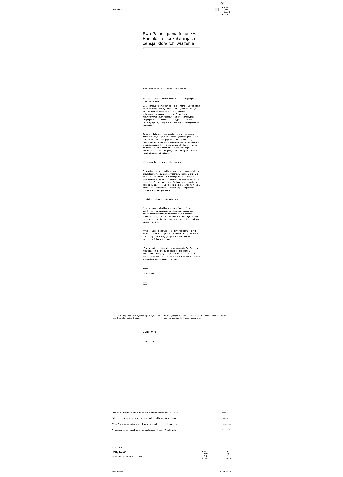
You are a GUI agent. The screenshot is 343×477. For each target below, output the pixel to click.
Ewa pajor (169, 88)
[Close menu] (222, 3)
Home (181, 88)
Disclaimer (163, 88)
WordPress (228, 471)
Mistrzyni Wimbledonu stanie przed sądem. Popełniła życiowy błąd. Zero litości (145, 412)
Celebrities (156, 88)
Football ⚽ (176, 88)
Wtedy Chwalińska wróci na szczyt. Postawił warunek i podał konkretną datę (144, 424)
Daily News (116, 9)
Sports (185, 88)
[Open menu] (217, 9)
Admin (150, 88)
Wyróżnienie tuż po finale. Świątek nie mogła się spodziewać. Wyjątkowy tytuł (145, 430)
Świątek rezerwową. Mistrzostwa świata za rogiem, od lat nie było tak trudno (144, 418)
